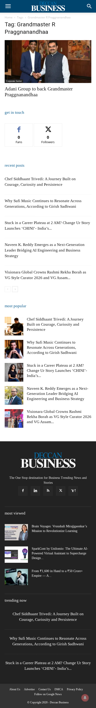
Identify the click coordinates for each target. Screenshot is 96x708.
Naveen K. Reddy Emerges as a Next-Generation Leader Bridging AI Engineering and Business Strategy (45, 250)
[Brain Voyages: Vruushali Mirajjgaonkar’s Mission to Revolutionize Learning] (16, 532)
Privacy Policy (75, 689)
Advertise (29, 689)
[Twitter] (60, 491)
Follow (48, 127)
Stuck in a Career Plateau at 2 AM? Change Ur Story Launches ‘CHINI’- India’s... (57, 370)
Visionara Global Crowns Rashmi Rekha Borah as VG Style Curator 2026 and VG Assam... (59, 416)
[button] (7, 6)
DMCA (59, 689)
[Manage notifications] (85, 697)
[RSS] (48, 491)
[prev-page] (7, 289)
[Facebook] (22, 491)
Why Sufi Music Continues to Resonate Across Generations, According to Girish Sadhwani (52, 347)
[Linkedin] (35, 491)
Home (9, 17)
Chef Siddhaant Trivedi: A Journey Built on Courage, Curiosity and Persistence (55, 324)
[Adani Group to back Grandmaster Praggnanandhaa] (48, 61)
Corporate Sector (14, 81)
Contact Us (44, 689)
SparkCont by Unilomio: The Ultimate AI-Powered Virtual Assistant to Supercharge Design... (60, 553)
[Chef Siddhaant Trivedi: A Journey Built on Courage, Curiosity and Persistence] (14, 326)
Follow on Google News (48, 694)
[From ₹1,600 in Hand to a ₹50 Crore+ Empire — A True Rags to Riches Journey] (16, 577)
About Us (14, 689)
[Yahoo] (73, 491)
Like (19, 127)
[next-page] (15, 289)
